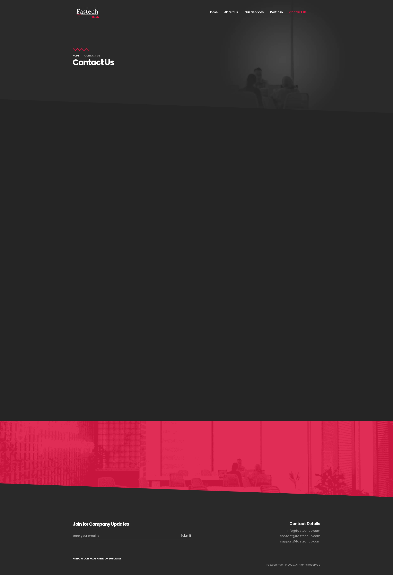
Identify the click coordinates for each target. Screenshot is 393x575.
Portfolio (276, 12)
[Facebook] (315, 12)
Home (213, 12)
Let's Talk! (298, 454)
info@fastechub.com (149, 146)
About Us (231, 12)
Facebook (78, 568)
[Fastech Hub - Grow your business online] (87, 12)
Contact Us (298, 12)
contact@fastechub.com (165, 224)
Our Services (254, 12)
